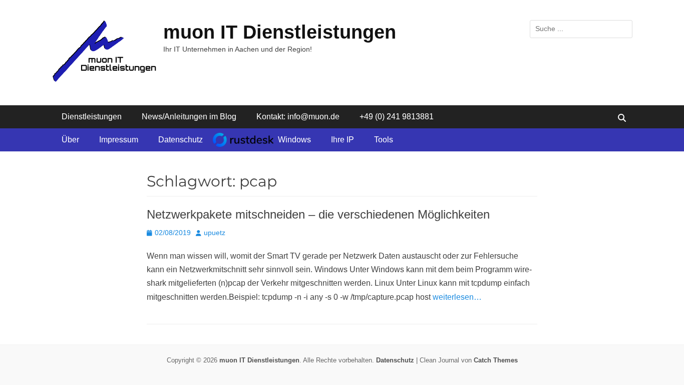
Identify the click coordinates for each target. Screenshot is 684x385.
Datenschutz (180, 139)
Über (70, 139)
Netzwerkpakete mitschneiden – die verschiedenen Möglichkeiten (318, 214)
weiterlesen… (457, 297)
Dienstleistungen (92, 116)
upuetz (214, 233)
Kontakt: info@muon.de (297, 116)
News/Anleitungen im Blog (189, 116)
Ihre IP (342, 139)
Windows (294, 139)
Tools (383, 139)
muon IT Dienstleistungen (279, 32)
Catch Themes (496, 360)
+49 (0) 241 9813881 (397, 116)
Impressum (118, 139)
